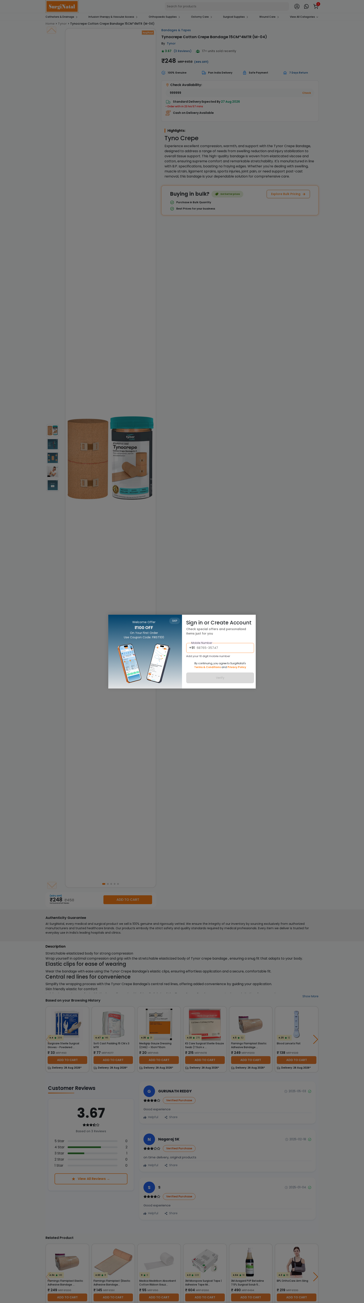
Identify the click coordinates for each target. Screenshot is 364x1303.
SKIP (174, 621)
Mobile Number (201, 643)
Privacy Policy (237, 667)
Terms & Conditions (207, 667)
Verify (220, 678)
